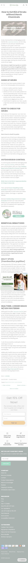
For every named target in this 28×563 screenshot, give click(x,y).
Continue (7, 283)
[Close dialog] (26, 273)
